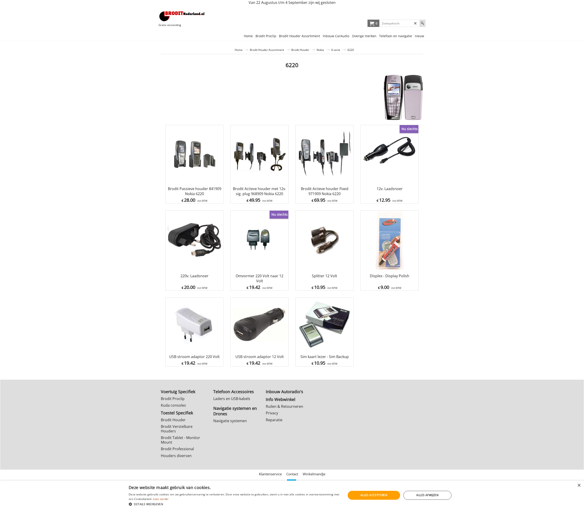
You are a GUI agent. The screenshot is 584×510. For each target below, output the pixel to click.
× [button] (579, 485)
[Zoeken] (422, 23)
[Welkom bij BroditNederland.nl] (182, 16)
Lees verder (161, 499)
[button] (234, 504)
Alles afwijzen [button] (427, 495)
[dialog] (292, 495)
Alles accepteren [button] (373, 495)
